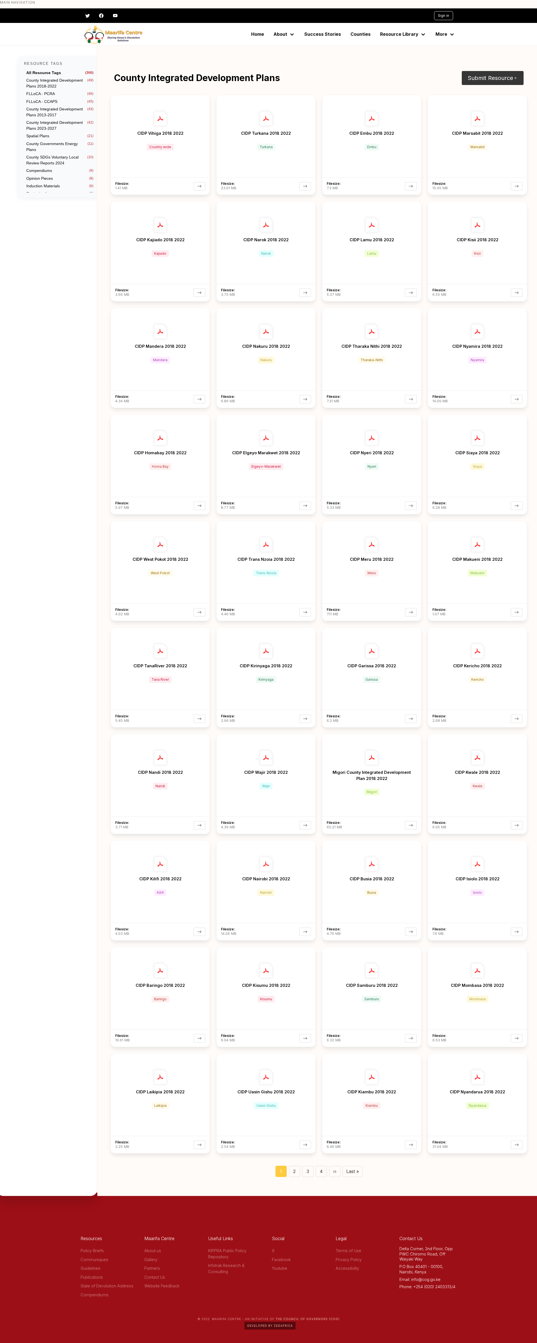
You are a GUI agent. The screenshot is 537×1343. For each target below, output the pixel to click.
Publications (92, 1277)
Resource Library (399, 34)
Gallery (150, 1259)
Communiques (94, 1259)
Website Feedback (161, 1285)
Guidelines (90, 1268)
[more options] (205, 98)
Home (257, 34)
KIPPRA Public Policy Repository (227, 1253)
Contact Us (154, 1277)
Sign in (443, 15)
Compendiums (95, 1294)
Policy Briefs (92, 1250)
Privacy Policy (349, 1259)
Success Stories (322, 34)
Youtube (279, 1268)
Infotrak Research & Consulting (226, 1268)
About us (152, 1250)
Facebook (281, 1259)
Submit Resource (490, 78)
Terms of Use (348, 1250)
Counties (360, 34)
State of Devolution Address (107, 1285)
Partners (152, 1268)
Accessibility (347, 1268)
